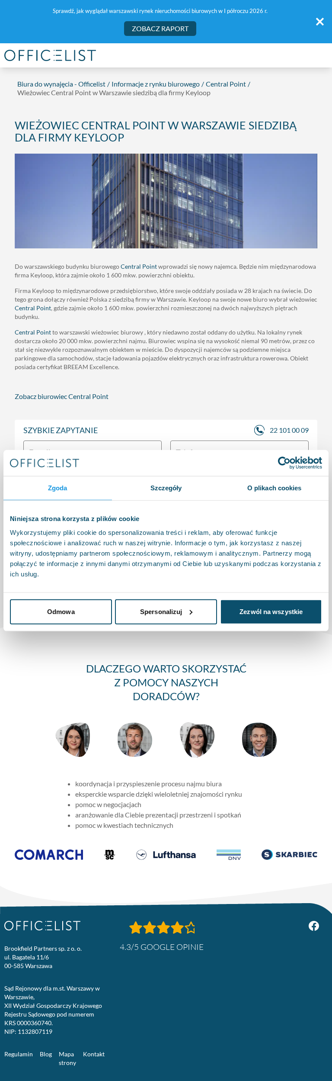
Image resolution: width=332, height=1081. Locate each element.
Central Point (226, 84)
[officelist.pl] (42, 925)
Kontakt (94, 1054)
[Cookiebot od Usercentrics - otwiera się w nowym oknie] (284, 463)
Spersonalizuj (161, 611)
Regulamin (18, 1054)
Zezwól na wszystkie (271, 611)
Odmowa (61, 611)
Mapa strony (67, 1058)
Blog (46, 1054)
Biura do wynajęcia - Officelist (61, 84)
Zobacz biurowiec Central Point (62, 396)
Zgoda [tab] (57, 488)
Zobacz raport (160, 28)
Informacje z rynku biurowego (156, 84)
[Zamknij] (320, 21)
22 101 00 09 (289, 430)
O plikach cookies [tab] (274, 488)
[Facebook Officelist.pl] (314, 926)
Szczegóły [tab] (166, 488)
